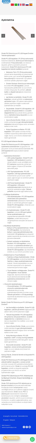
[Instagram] (24, 427)
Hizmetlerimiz (23, 416)
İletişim (12, 420)
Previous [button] (2, 34)
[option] (18, 34)
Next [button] (34, 34)
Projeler (6, 420)
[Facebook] (27, 427)
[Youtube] (30, 427)
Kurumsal (14, 416)
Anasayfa (6, 416)
